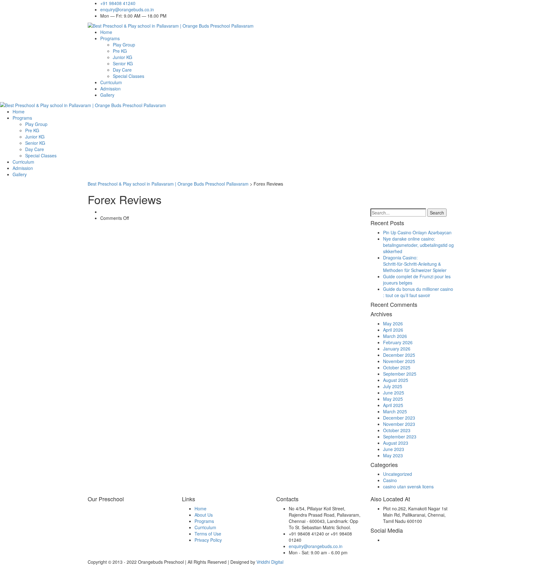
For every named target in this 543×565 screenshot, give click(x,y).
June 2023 (393, 449)
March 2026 (395, 336)
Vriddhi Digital (269, 562)
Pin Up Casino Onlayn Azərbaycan (417, 232)
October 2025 (396, 367)
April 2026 (393, 330)
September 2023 (399, 436)
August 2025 (395, 380)
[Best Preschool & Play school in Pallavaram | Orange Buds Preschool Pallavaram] (171, 25)
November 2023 (399, 424)
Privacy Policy (208, 540)
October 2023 (396, 430)
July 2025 (392, 386)
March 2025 (395, 411)
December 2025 (399, 355)
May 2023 (393, 455)
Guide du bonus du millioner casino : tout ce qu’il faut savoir (418, 292)
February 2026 (398, 342)
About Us (204, 515)
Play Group (124, 44)
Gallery (107, 95)
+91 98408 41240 (117, 3)
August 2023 (395, 443)
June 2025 (393, 392)
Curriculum (111, 82)
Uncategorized (397, 474)
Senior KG (123, 63)
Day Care (122, 70)
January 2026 (396, 348)
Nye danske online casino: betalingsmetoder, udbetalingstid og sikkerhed (418, 245)
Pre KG (120, 51)
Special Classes (128, 76)
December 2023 (399, 418)
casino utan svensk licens (408, 486)
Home (106, 32)
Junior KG (122, 57)
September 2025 (399, 374)
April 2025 (393, 405)
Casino (390, 480)
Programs (110, 38)
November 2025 (399, 361)
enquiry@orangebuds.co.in (127, 9)
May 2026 (393, 323)
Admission (110, 88)
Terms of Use (208, 533)
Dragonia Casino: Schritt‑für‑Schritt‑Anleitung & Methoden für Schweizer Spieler (415, 263)
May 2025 (393, 399)
